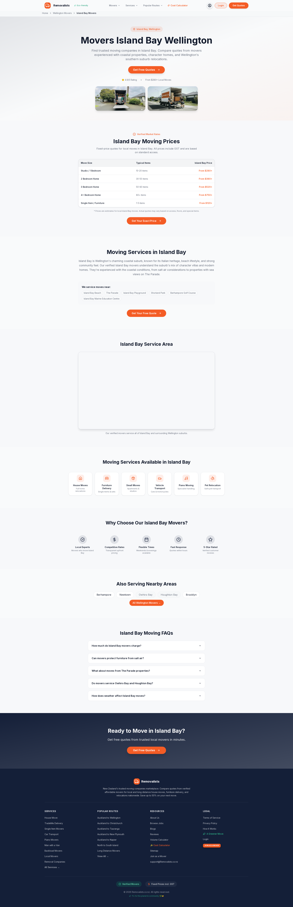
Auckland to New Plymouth (110, 834)
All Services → (52, 867)
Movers (113, 5)
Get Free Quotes (144, 69)
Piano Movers (51, 839)
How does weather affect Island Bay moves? (118, 695)
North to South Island (107, 845)
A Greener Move (215, 833)
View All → (103, 856)
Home (45, 13)
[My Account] (209, 5)
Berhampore (104, 594)
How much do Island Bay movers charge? (116, 645)
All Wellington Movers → (146, 602)
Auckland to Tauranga (108, 828)
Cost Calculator (179, 5)
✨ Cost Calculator (160, 845)
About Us (154, 817)
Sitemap (154, 850)
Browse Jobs (156, 823)
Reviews (154, 834)
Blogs (153, 828)
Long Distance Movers (108, 850)
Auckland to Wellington (108, 817)
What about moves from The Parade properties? (121, 670)
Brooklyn (191, 594)
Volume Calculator (159, 839)
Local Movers (51, 856)
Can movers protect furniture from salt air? (118, 658)
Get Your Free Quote (144, 313)
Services (130, 5)
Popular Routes (151, 5)
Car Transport (51, 834)
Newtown (125, 594)
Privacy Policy (210, 823)
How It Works (209, 828)
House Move (51, 817)
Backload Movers (53, 850)
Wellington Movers (62, 13)
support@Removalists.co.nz (164, 861)
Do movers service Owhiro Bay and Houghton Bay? (122, 683)
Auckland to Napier (107, 839)
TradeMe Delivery (54, 823)
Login (221, 5)
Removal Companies (55, 861)
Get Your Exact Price (144, 220)
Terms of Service (211, 817)
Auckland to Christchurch (109, 823)
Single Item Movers (54, 828)
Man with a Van (52, 845)
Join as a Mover (158, 856)
